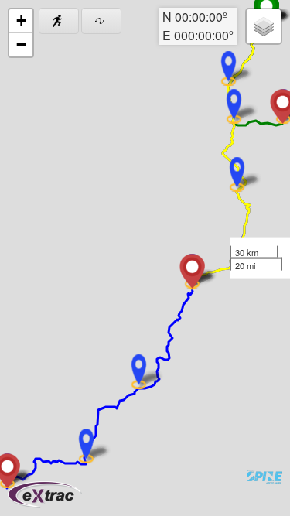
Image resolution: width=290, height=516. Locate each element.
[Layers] (264, 26)
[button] (237, 174)
